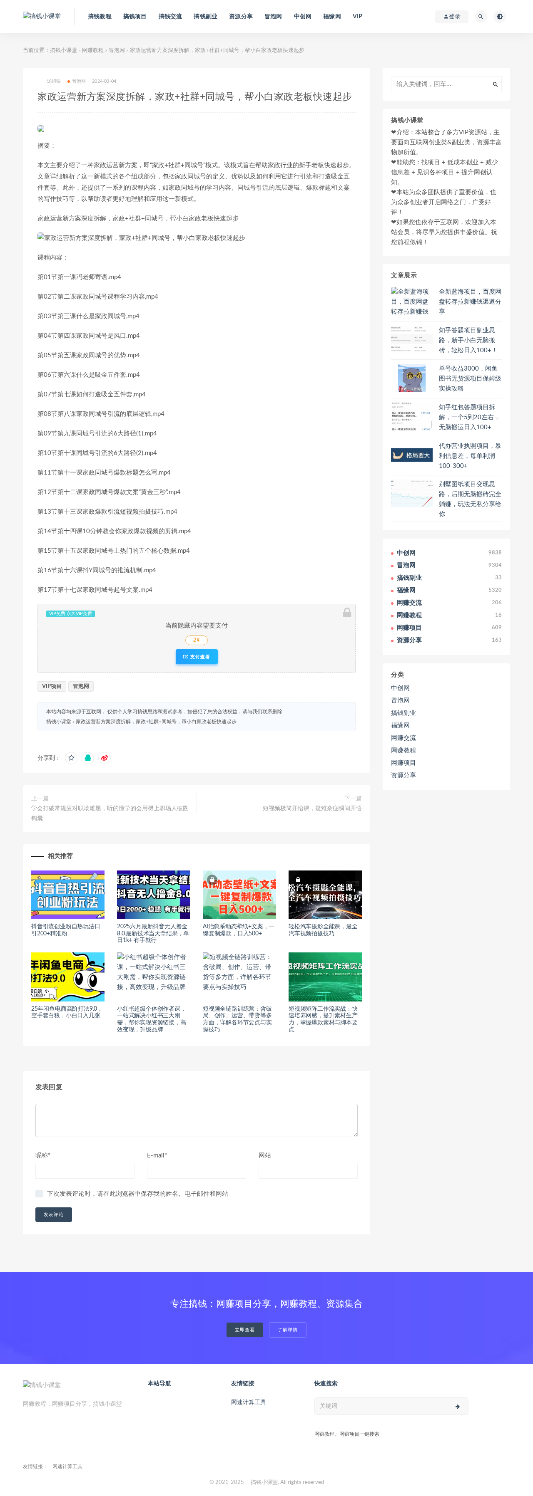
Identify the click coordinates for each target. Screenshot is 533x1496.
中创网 (303, 17)
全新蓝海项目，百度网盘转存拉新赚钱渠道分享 (470, 302)
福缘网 (332, 17)
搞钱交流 (170, 17)
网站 (265, 1155)
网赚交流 (403, 738)
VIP (358, 17)
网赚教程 (93, 50)
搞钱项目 (135, 17)
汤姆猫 (54, 81)
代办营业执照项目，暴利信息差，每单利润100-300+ (470, 456)
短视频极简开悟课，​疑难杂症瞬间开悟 (312, 808)
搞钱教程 (100, 17)
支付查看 (199, 656)
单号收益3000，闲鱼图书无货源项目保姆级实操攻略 (470, 379)
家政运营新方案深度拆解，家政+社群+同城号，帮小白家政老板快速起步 (156, 721)
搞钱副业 (205, 17)
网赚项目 (403, 763)
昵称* (42, 1155)
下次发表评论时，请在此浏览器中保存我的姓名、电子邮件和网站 (137, 1194)
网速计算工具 (248, 1402)
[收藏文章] (71, 758)
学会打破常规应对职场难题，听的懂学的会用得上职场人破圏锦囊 (110, 813)
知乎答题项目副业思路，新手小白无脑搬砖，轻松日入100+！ (468, 340)
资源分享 (241, 17)
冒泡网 (273, 17)
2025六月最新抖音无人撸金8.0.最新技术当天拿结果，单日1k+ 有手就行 (153, 934)
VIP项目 (52, 686)
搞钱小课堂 (63, 50)
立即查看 (245, 1330)
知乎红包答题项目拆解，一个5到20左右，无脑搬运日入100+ (469, 417)
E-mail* (157, 1155)
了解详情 (288, 1330)
